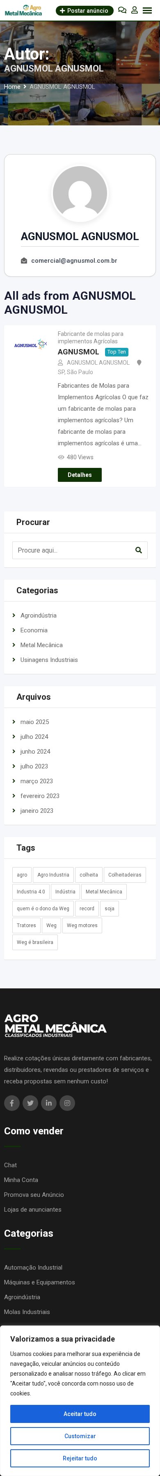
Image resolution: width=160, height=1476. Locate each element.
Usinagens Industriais (49, 660)
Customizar (80, 1436)
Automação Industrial (33, 1267)
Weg (51, 925)
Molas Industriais (27, 1312)
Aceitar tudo (80, 1414)
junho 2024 (35, 751)
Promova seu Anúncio (34, 1194)
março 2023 (37, 781)
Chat (10, 1165)
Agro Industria (53, 875)
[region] (80, 1401)
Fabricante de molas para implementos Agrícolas (90, 338)
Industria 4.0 (31, 892)
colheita (89, 875)
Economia (34, 630)
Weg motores (82, 925)
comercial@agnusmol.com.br (74, 260)
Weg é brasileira (35, 942)
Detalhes (80, 475)
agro (22, 875)
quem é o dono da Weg (43, 909)
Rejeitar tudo (80, 1458)
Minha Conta (21, 1180)
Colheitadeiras (125, 875)
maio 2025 (35, 722)
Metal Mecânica (42, 645)
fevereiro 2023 (40, 796)
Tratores (26, 925)
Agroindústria (39, 615)
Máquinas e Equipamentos (39, 1282)
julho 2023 (34, 766)
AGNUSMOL (78, 352)
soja (109, 909)
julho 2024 (34, 736)
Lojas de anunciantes (33, 1209)
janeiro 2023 (37, 810)
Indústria (65, 892)
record (87, 909)
